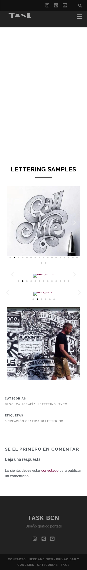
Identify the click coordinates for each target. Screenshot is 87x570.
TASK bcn (43, 517)
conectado (49, 470)
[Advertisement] (43, 71)
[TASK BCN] (20, 16)
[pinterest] (56, 5)
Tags (65, 565)
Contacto (17, 559)
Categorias (48, 565)
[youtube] (65, 5)
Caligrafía (25, 404)
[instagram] (47, 5)
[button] (12, 223)
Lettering (47, 404)
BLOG (9, 404)
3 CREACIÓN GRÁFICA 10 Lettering (34, 421)
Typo (62, 404)
